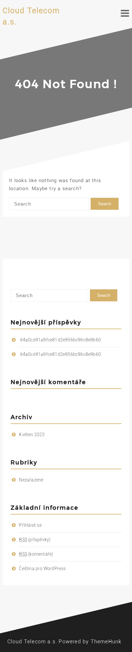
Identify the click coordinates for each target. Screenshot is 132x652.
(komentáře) (36, 554)
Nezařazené (31, 479)
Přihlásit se (30, 525)
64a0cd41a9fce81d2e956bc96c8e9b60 (60, 339)
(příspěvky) (34, 539)
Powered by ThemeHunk (90, 642)
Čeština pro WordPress (42, 568)
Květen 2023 (32, 434)
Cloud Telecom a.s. (32, 642)
